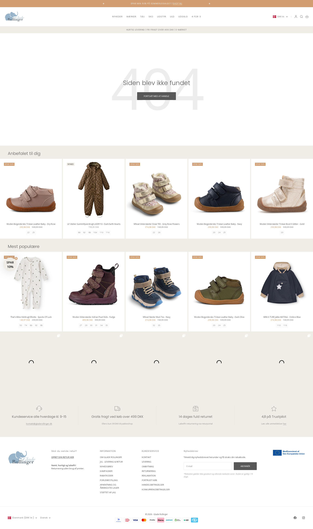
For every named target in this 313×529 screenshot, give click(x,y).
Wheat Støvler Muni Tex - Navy (156, 317)
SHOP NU (177, 3)
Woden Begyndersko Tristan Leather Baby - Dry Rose (31, 224)
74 (26, 325)
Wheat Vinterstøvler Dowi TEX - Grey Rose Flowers (156, 224)
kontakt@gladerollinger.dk (39, 423)
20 (214, 232)
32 (154, 325)
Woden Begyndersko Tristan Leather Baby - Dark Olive (219, 317)
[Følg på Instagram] (303, 517)
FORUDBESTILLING (109, 480)
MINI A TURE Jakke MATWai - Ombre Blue (282, 317)
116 (107, 232)
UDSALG (183, 16)
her (284, 423)
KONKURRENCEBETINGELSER (156, 489)
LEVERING (146, 461)
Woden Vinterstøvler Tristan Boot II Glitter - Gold (282, 224)
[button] (10, 264)
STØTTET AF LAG (108, 492)
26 (159, 232)
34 (101, 325)
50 (21, 325)
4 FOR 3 (196, 16)
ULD (172, 16)
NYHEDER (117, 16)
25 (33, 232)
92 (84, 232)
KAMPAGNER (106, 471)
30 (91, 325)
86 (79, 232)
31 (96, 325)
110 (101, 232)
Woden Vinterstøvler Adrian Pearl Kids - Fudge (94, 317)
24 (219, 232)
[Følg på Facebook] (295, 517)
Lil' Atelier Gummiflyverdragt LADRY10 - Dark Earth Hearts (93, 224)
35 (106, 325)
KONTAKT (146, 457)
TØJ (142, 16)
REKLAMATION (149, 475)
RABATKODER (106, 475)
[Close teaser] (16, 258)
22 (28, 232)
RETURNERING (149, 471)
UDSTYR (161, 16)
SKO (151, 16)
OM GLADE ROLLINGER (111, 457)
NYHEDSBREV (106, 466)
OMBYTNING (148, 466)
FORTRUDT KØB (149, 480)
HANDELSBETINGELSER (153, 484)
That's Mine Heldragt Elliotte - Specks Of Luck (31, 317)
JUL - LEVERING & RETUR (111, 461)
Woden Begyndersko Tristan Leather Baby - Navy (219, 224)
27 (81, 325)
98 (89, 232)
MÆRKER (131, 16)
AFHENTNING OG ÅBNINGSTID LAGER (109, 486)
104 (95, 232)
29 (86, 325)
